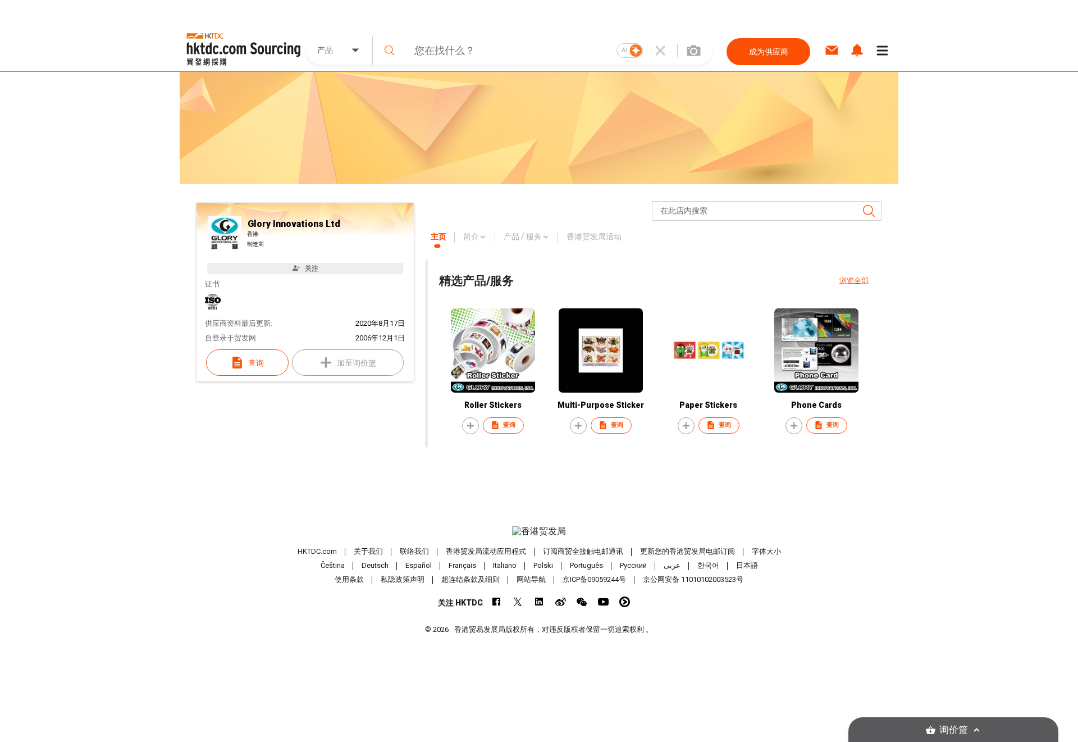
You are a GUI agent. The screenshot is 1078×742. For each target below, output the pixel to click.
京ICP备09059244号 (594, 579)
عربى (672, 565)
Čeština (333, 565)
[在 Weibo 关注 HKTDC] (560, 602)
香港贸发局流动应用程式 (486, 551)
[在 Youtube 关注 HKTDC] (603, 602)
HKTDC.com (317, 551)
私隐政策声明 (402, 579)
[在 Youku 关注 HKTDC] (624, 602)
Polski (543, 565)
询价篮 (953, 730)
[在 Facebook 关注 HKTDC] (496, 602)
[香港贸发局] (539, 531)
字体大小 (766, 551)
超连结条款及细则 (470, 579)
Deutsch (375, 565)
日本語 (747, 565)
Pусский (633, 565)
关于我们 (368, 551)
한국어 (708, 565)
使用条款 (349, 579)
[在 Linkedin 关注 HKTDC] (539, 602)
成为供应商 (768, 51)
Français (462, 565)
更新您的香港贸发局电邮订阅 (687, 551)
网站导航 (531, 579)
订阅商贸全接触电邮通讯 (583, 551)
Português (586, 565)
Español (418, 565)
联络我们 (414, 551)
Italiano (505, 565)
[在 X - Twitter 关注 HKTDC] (518, 602)
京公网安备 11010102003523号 (693, 579)
